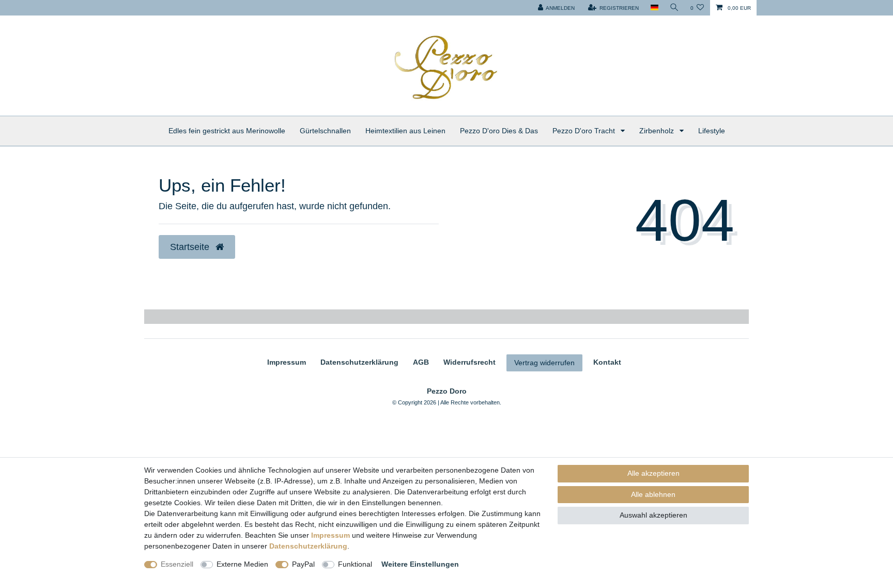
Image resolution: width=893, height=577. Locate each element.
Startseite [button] (191, 247)
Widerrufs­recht (469, 362)
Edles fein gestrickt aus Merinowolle (226, 131)
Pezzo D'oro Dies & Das (499, 131)
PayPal (303, 564)
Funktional (355, 564)
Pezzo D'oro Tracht (584, 131)
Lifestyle (711, 131)
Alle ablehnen (653, 494)
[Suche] (674, 7)
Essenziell (177, 564)
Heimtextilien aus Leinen (405, 131)
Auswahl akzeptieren (653, 515)
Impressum (286, 362)
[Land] (654, 7)
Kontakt (607, 362)
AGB (421, 362)
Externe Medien (242, 564)
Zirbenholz (657, 131)
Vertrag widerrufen (544, 362)
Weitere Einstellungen (420, 564)
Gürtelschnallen (325, 131)
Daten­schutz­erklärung (359, 362)
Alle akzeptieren (653, 473)
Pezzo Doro (447, 391)
